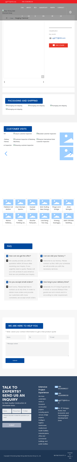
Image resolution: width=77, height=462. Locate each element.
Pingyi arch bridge (56, 208)
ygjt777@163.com (10, 1)
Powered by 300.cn (70, 454)
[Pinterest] (74, 2)
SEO (70, 458)
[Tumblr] (71, 2)
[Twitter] (68, 2)
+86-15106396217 (63, 388)
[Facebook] (62, 2)
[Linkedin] (65, 2)
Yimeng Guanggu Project (56, 222)
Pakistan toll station (8, 208)
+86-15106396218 (27, 1)
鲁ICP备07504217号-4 (60, 455)
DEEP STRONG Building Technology (69, 222)
